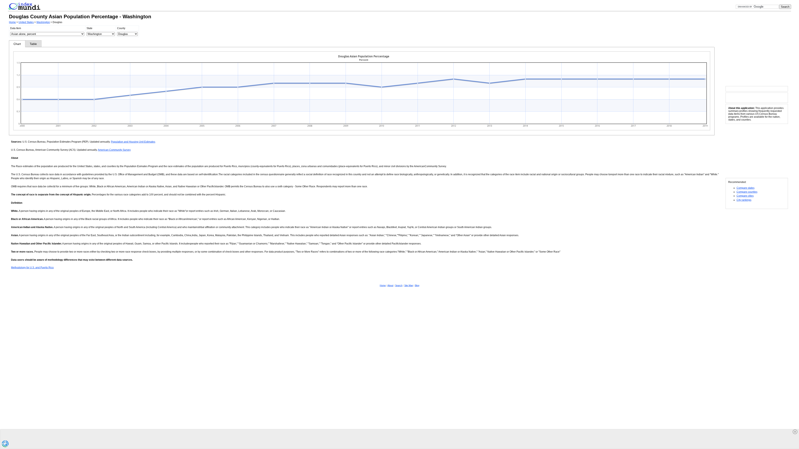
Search (398, 285)
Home (12, 22)
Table (33, 44)
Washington (43, 22)
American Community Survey (114, 149)
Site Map (408, 285)
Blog (417, 285)
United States (26, 22)
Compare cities (745, 195)
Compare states (745, 187)
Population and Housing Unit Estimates (133, 141)
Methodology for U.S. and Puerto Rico (32, 267)
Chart (17, 44)
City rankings (744, 200)
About (390, 285)
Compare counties (747, 191)
